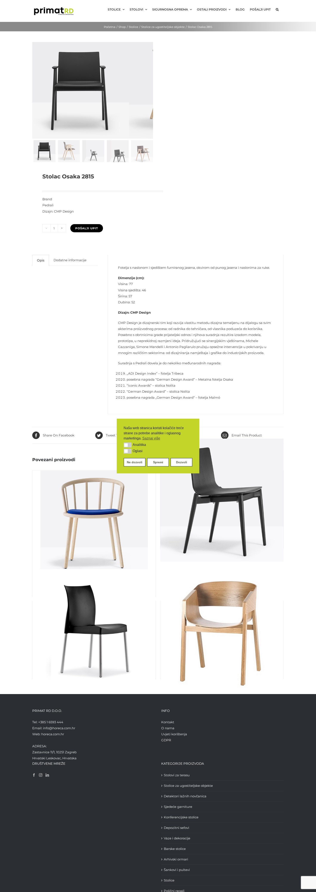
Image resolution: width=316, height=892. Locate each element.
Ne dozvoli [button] (134, 462)
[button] (128, 445)
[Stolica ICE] (94, 630)
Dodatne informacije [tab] (70, 260)
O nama (167, 728)
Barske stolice (175, 849)
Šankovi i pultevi (177, 870)
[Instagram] (40, 775)
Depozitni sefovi (176, 828)
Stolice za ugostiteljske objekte (188, 786)
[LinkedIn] (47, 775)
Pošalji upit (86, 228)
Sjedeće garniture (178, 807)
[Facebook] (34, 775)
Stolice (169, 880)
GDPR (166, 740)
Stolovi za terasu (177, 775)
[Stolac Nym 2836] (94, 524)
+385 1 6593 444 (50, 722)
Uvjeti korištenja (174, 734)
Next (150, 90)
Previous (35, 90)
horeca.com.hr (52, 734)
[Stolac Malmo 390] (222, 500)
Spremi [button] (158, 462)
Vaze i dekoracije (177, 838)
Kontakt (167, 722)
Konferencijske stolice (181, 817)
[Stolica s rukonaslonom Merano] (222, 630)
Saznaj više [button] (151, 438)
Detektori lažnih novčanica (185, 796)
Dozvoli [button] (181, 462)
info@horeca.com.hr (59, 728)
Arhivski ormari (176, 859)
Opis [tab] (40, 260)
